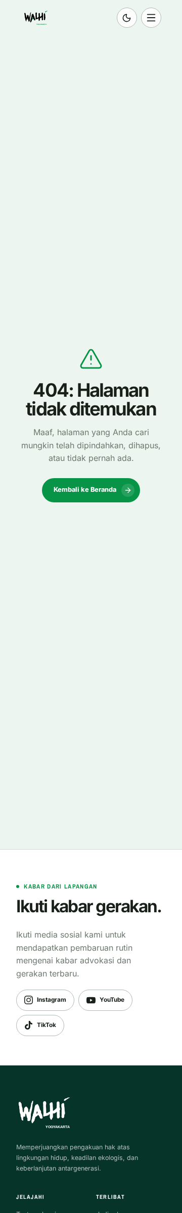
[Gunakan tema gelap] (127, 18)
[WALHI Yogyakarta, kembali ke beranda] (37, 17)
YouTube (112, 999)
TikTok (46, 1025)
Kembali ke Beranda (85, 489)
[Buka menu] (151, 18)
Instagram (51, 999)
